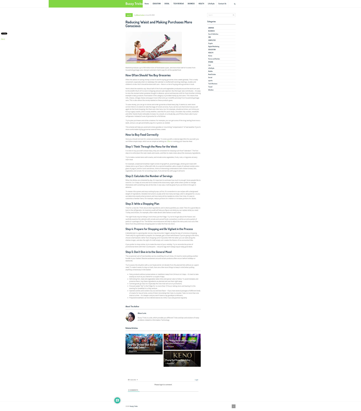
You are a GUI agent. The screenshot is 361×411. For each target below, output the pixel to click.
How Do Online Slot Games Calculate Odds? (142, 346)
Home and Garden (214, 59)
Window (210, 90)
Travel (210, 87)
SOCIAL (166, 4)
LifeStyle (211, 4)
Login (196, 380)
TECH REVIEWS (178, 4)
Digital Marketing (213, 46)
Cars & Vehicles (213, 34)
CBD (209, 37)
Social (210, 77)
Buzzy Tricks (134, 3)
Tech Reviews (212, 84)
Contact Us (222, 4)
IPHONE (210, 62)
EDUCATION (157, 4)
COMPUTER (212, 40)
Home (147, 4)
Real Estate (212, 74)
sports (129, 15)
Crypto (210, 43)
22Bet (169, 141)
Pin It (3, 39)
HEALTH (201, 4)
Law (209, 65)
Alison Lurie (140, 15)
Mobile (210, 71)
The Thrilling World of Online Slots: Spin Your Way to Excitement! (180, 341)
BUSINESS (191, 4)
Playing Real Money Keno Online (177, 360)
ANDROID (211, 28)
